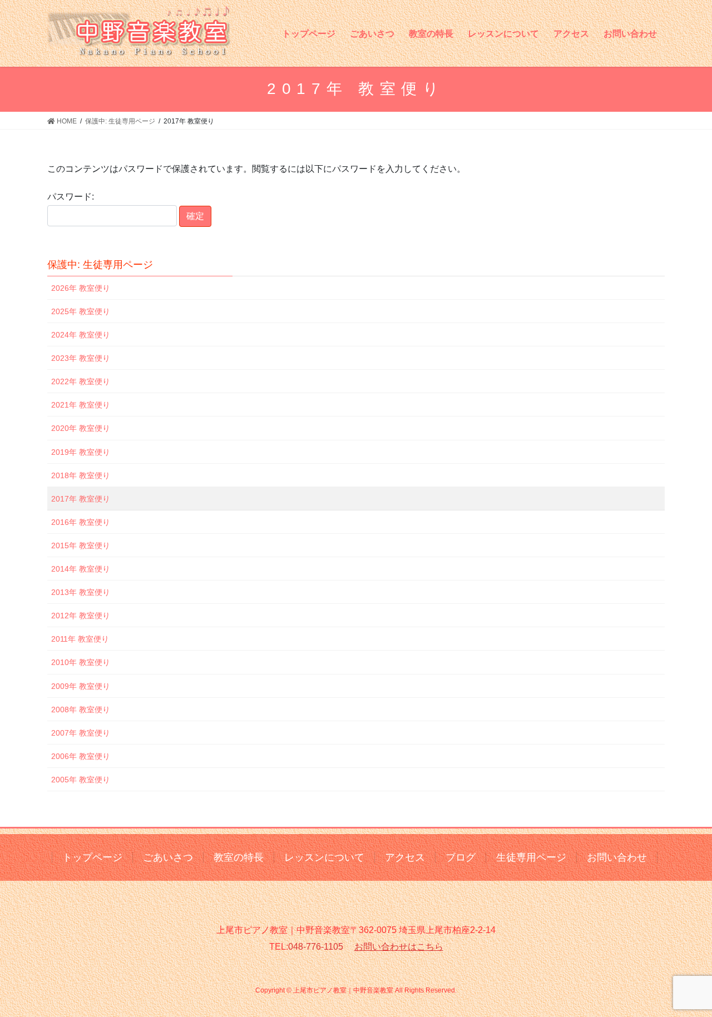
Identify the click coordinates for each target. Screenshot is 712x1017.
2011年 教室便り (80, 638)
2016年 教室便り (80, 522)
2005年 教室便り (80, 779)
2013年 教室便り (80, 592)
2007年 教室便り (80, 732)
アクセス (405, 857)
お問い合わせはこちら (398, 946)
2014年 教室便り (80, 568)
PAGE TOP (684, 976)
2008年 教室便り (80, 709)
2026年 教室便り (80, 288)
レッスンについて (324, 857)
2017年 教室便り (80, 498)
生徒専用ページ (531, 857)
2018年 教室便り (80, 475)
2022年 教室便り (80, 381)
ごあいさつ (168, 857)
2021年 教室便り (80, 404)
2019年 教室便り (80, 452)
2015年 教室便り (80, 545)
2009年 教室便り (80, 686)
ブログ (461, 857)
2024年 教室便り (80, 334)
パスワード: (70, 196)
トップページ (92, 857)
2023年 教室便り (80, 358)
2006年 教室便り (80, 756)
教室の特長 (239, 857)
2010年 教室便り (80, 662)
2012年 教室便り (80, 615)
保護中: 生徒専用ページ (100, 264)
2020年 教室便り (80, 428)
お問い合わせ (617, 857)
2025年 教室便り (80, 311)
